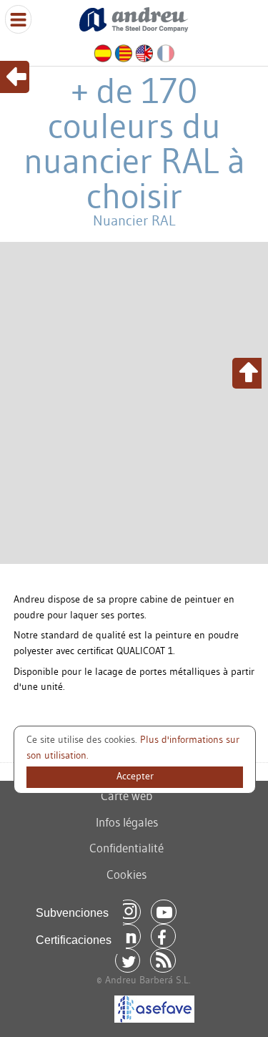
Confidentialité (126, 847)
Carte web (126, 795)
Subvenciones (72, 913)
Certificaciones (73, 940)
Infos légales (127, 821)
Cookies (126, 874)
